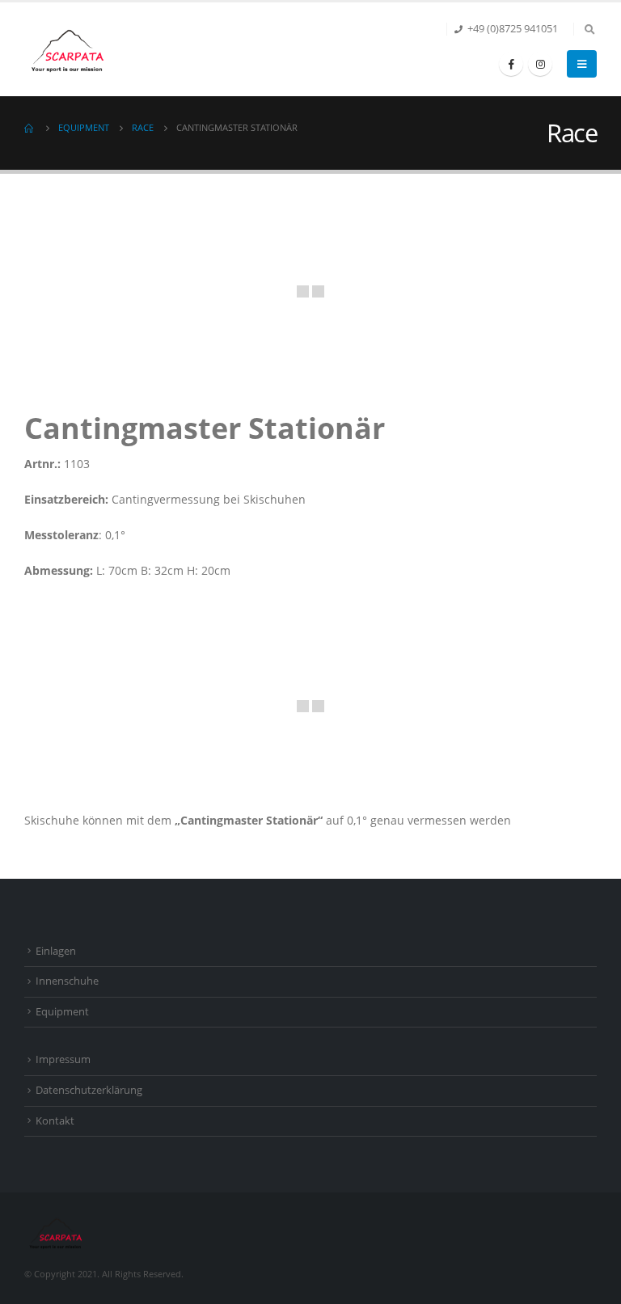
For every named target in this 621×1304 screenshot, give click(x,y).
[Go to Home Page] (30, 127)
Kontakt (55, 1121)
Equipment (62, 1012)
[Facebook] (511, 64)
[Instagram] (540, 64)
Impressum (63, 1059)
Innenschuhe (67, 981)
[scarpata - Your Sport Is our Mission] (68, 49)
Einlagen (56, 951)
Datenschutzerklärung (89, 1090)
